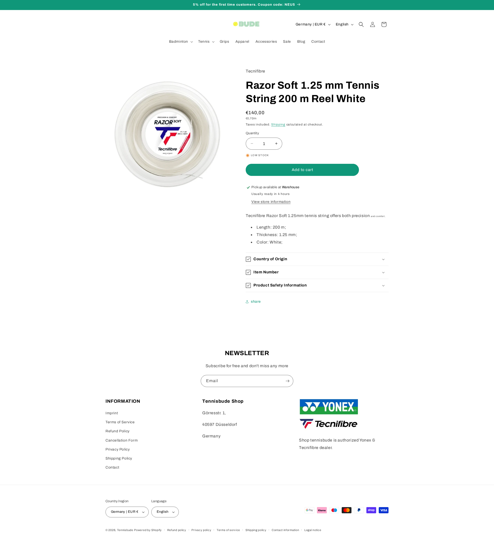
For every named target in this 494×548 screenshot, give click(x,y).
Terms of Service (120, 422)
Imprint (111, 413)
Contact (112, 467)
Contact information (285, 530)
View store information (270, 202)
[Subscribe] (287, 381)
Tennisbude (125, 530)
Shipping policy (256, 530)
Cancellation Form (121, 440)
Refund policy (176, 530)
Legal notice (312, 530)
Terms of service (228, 530)
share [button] (256, 301)
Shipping (278, 124)
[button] (180, 41)
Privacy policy (201, 530)
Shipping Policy (118, 458)
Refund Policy (117, 431)
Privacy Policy (117, 449)
